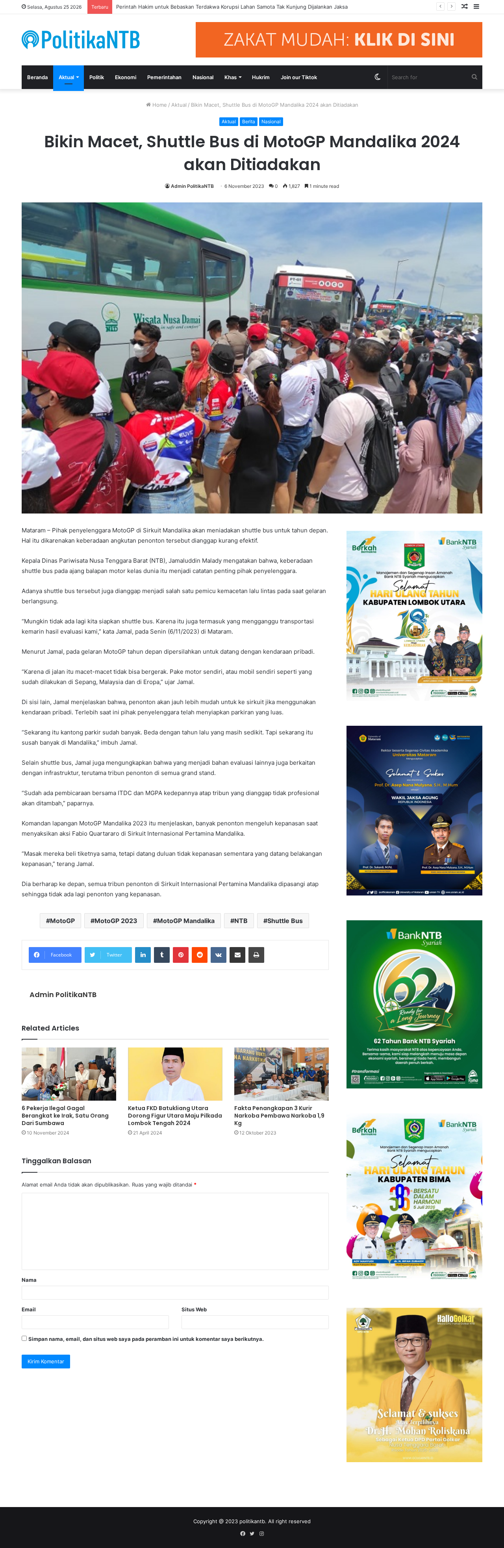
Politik (96, 77)
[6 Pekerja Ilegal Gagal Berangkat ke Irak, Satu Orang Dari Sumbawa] (69, 1074)
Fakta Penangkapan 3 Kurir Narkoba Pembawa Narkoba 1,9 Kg (279, 1115)
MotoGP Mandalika (186, 921)
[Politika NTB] (81, 39)
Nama (29, 1280)
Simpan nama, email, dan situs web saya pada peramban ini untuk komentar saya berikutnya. (146, 1339)
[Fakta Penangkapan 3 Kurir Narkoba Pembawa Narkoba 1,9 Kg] (281, 1074)
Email (29, 1309)
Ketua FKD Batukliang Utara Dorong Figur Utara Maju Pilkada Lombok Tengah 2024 (175, 1115)
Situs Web (194, 1309)
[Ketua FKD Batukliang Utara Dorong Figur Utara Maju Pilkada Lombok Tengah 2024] (175, 1074)
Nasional (203, 77)
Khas (230, 77)
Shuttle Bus (285, 921)
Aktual (66, 77)
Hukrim (261, 77)
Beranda (37, 77)
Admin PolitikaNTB (192, 186)
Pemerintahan (164, 77)
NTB (241, 921)
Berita (248, 121)
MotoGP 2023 (115, 921)
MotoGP (62, 921)
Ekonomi (125, 77)
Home (159, 105)
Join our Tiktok (299, 77)
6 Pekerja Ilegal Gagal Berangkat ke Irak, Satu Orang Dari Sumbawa (65, 1115)
